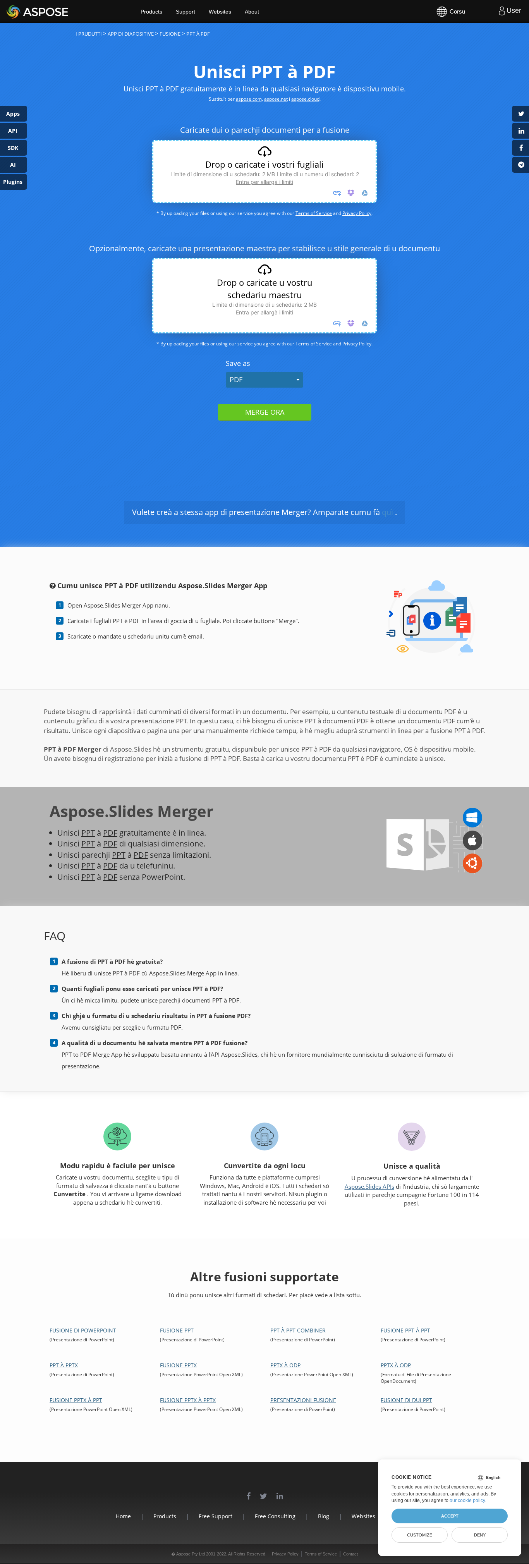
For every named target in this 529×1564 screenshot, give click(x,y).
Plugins (12, 181)
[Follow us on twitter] (263, 1492)
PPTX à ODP (285, 1365)
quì (387, 512)
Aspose (15, 11)
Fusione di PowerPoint (83, 1330)
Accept (450, 1516)
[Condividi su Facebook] (520, 148)
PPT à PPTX (64, 1365)
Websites (220, 12)
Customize (419, 1535)
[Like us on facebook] (248, 1492)
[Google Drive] (365, 193)
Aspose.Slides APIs (369, 1186)
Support (185, 12)
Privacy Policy (356, 213)
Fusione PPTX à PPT (76, 1400)
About (252, 12)
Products (151, 12)
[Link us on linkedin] (280, 1492)
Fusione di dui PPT (406, 1400)
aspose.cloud (305, 99)
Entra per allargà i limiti (264, 182)
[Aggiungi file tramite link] (337, 193)
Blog (323, 1516)
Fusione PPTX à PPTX (188, 1400)
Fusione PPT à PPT (405, 1330)
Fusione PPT (177, 1330)
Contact (350, 1554)
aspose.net (276, 99)
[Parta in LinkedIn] (520, 131)
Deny (480, 1535)
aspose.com (249, 99)
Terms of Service (313, 213)
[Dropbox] (351, 193)
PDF (236, 379)
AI (13, 164)
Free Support (215, 1516)
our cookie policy (467, 1500)
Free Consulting (275, 1516)
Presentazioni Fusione (303, 1400)
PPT (88, 832)
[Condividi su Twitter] (520, 114)
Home (123, 1516)
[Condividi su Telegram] (520, 165)
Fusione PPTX (178, 1365)
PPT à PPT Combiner (298, 1330)
